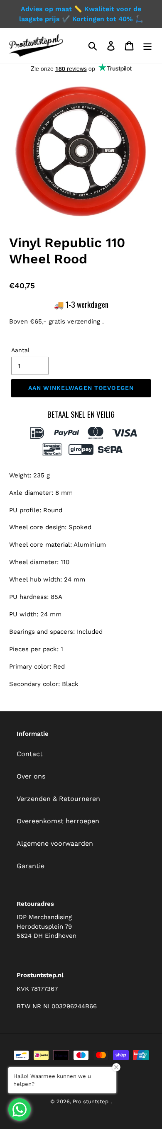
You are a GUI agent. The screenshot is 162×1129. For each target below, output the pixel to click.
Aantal (20, 350)
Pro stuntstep (90, 1101)
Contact (30, 754)
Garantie (30, 866)
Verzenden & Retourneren (58, 799)
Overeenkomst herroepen (58, 821)
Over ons (31, 776)
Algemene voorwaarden (55, 843)
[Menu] (147, 45)
